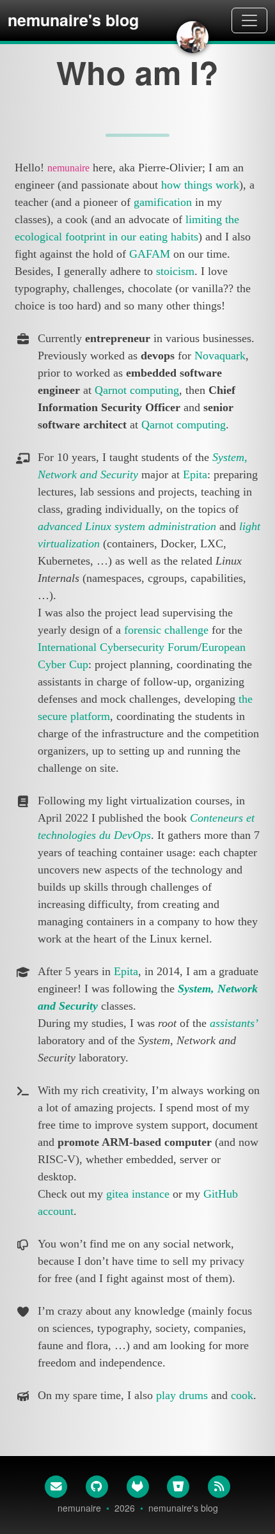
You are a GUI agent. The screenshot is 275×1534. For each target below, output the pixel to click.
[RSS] (219, 1486)
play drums (182, 1395)
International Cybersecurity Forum (118, 647)
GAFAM (149, 253)
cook (242, 1395)
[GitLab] (137, 1486)
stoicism (175, 271)
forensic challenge (166, 629)
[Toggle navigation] (249, 20)
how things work (200, 184)
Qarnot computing (137, 390)
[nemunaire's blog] (192, 37)
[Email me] (56, 1486)
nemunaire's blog (73, 19)
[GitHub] (96, 1486)
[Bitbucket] (178, 1486)
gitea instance (137, 1193)
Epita (195, 474)
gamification (163, 202)
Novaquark (220, 355)
